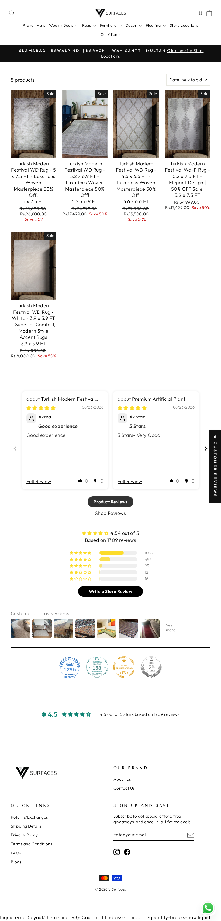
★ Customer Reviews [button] (215, 466)
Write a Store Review (110, 591)
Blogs (16, 861)
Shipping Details (26, 826)
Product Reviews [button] (110, 501)
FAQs (16, 853)
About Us (122, 779)
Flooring (154, 25)
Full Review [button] (38, 481)
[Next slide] (206, 448)
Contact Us (124, 788)
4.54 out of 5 (124, 533)
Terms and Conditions (31, 843)
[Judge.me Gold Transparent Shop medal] (124, 667)
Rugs (87, 25)
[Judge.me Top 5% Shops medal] (151, 667)
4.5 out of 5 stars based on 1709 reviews (139, 714)
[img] (41, 408)
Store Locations (184, 25)
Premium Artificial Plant (158, 399)
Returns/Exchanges (29, 817)
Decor (132, 25)
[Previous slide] (15, 448)
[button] (80, 481)
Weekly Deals (61, 25)
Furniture (109, 25)
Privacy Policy (24, 835)
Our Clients (111, 34)
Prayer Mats (34, 25)
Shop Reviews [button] (110, 513)
